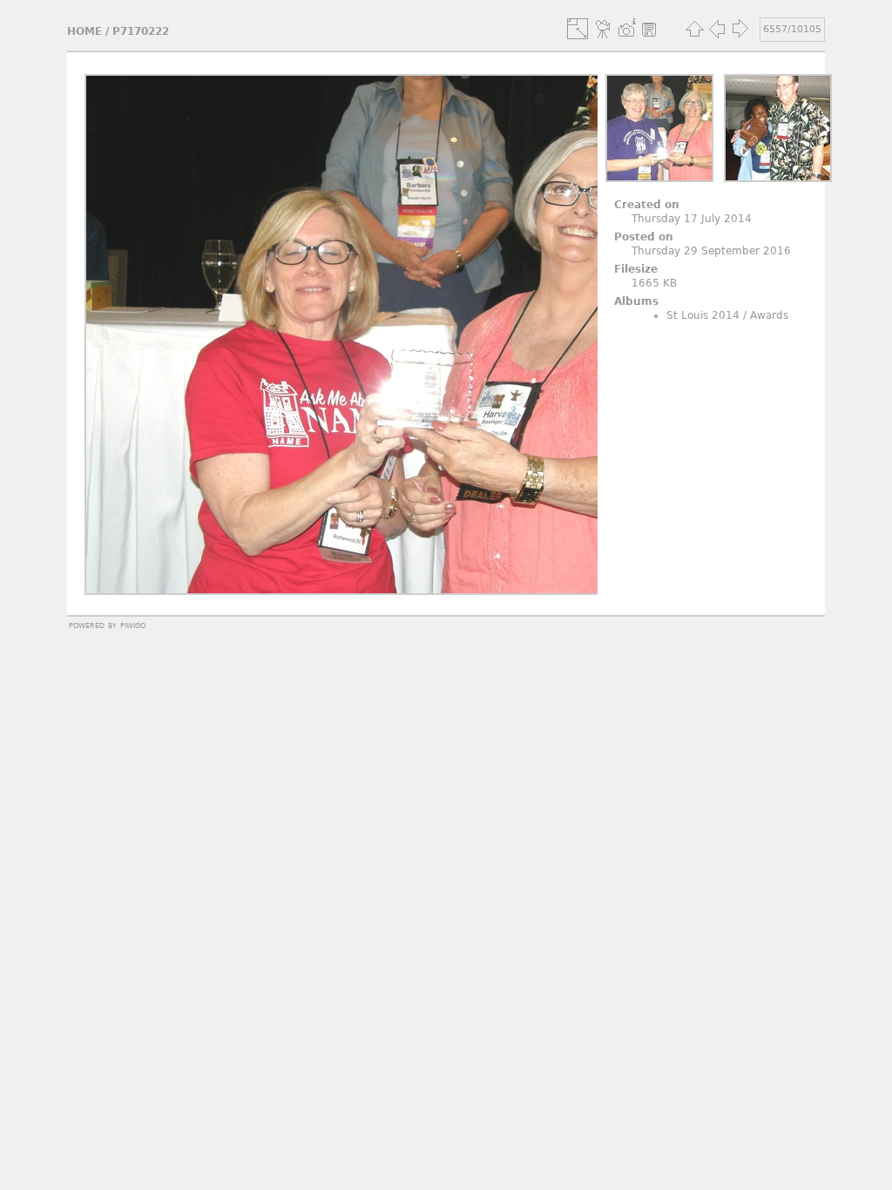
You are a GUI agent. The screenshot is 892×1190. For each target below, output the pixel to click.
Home (84, 31)
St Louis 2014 (703, 315)
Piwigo (132, 625)
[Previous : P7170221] (717, 28)
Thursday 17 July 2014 (692, 219)
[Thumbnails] (694, 28)
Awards (769, 315)
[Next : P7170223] (739, 28)
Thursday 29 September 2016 (711, 251)
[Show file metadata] (626, 28)
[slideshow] (603, 28)
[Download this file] (649, 28)
